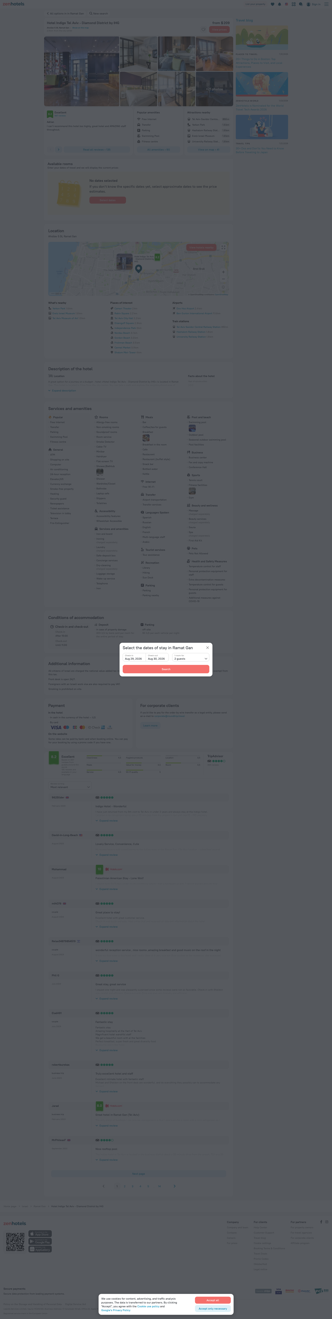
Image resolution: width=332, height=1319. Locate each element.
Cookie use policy (148, 1306)
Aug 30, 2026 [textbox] (156, 658)
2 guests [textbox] (179, 658)
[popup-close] (207, 647)
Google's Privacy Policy (115, 1310)
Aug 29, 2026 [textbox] (133, 658)
